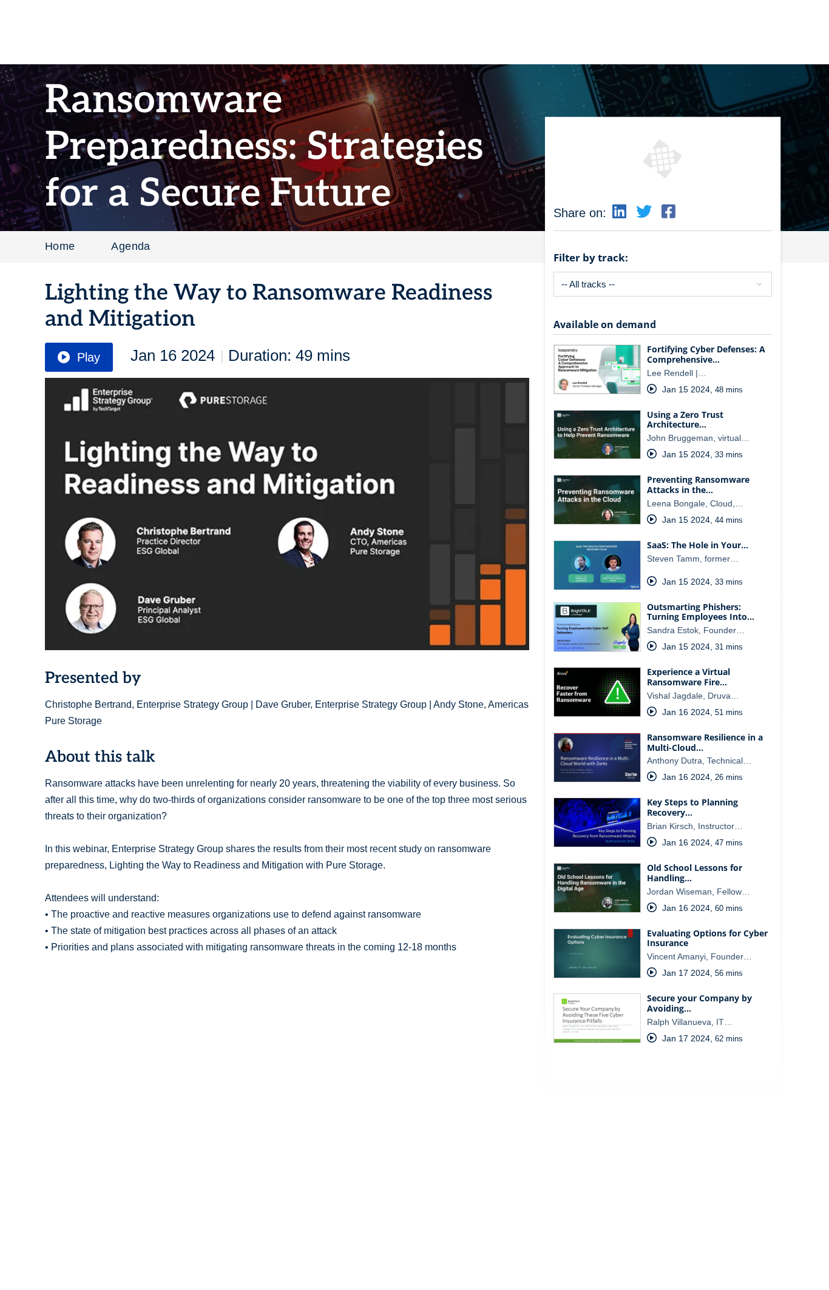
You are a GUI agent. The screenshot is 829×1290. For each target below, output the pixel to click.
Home (60, 246)
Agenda (130, 246)
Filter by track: (590, 257)
